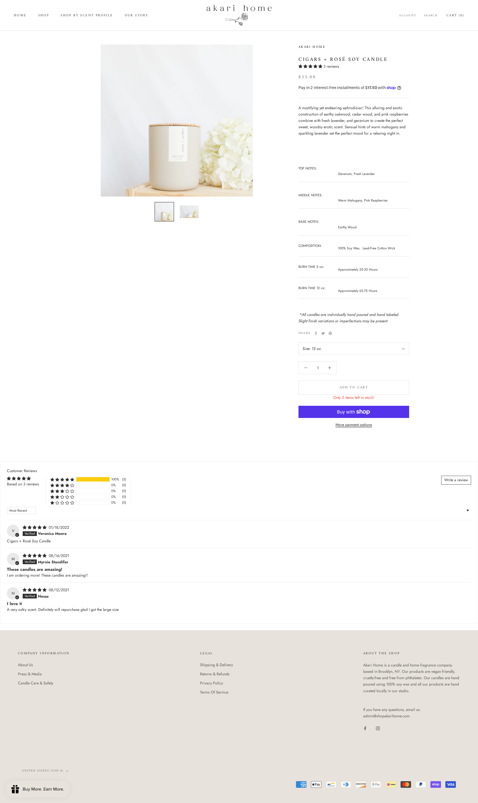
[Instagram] (378, 728)
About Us (25, 665)
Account (407, 16)
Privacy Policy (211, 683)
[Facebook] (316, 333)
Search (431, 16)
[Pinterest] (330, 333)
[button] (310, 66)
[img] (35, 527)
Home (20, 16)
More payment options (354, 424)
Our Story (137, 16)
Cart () (455, 16)
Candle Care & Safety (35, 683)
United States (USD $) (43, 770)
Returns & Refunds (215, 674)
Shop (43, 16)
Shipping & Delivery (216, 665)
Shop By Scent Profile (87, 16)
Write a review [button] (456, 480)
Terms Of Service (214, 692)
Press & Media (30, 674)
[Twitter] (323, 333)
